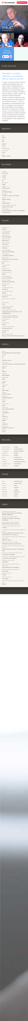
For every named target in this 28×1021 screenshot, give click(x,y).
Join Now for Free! (22, 2)
